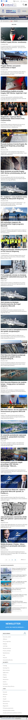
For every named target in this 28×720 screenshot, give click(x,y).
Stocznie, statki (7, 637)
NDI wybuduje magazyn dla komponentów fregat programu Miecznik (12, 224)
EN (15, 4)
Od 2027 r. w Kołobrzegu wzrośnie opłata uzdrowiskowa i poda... (19, 582)
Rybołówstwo (6, 653)
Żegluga (5, 643)
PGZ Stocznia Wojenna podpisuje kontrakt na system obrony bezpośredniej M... (13, 357)
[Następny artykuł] (12, 560)
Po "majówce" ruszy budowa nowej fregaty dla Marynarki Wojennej (14, 197)
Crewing (5, 665)
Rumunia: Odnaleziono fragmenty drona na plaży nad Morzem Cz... (19, 575)
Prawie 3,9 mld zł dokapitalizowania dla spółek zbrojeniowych (14, 330)
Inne (4, 655)
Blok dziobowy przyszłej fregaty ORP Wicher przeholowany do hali (13, 172)
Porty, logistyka (7, 641)
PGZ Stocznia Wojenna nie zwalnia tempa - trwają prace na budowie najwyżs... (13, 384)
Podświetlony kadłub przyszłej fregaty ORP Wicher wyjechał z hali (14, 92)
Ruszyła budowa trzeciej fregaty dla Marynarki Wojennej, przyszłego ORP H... (14, 146)
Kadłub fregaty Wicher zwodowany (13, 42)
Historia (5, 657)
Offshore (5, 639)
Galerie (4, 681)
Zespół (4, 699)
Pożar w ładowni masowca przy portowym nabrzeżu (19, 588)
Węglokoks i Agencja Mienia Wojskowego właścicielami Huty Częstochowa (12, 118)
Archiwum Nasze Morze (8, 686)
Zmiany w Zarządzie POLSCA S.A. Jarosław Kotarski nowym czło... (19, 569)
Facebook (5, 684)
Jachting (5, 646)
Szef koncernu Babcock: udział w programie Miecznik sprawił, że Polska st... (13, 491)
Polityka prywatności (8, 708)
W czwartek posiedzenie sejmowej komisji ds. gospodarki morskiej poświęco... (13, 437)
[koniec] (15, 560)
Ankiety (5, 675)
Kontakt (5, 692)
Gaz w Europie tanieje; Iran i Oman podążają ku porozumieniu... (19, 595)
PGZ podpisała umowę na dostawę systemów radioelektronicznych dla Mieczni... (14, 277)
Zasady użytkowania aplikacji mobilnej (12, 712)
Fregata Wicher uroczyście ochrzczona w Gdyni (10, 67)
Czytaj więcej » (18, 718)
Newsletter (5, 679)
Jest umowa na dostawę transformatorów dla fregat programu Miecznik (11, 304)
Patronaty (5, 703)
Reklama (5, 694)
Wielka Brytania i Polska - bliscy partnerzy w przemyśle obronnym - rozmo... (13, 546)
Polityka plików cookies (9, 710)
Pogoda (5, 677)
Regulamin (5, 706)
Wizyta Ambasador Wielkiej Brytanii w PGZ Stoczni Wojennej (14, 250)
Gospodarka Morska (8, 660)
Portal (4, 696)
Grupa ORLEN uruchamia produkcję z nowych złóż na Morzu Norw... (19, 603)
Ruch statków (6, 670)
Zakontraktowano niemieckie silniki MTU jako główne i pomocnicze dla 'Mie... (14, 518)
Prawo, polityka (7, 650)
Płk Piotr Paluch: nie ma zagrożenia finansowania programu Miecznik (14, 410)
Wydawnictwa (6, 701)
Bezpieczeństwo (7, 648)
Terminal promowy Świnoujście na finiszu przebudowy (19, 608)
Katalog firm (6, 668)
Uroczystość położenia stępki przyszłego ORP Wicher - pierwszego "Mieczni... (11, 464)
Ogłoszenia (5, 672)
